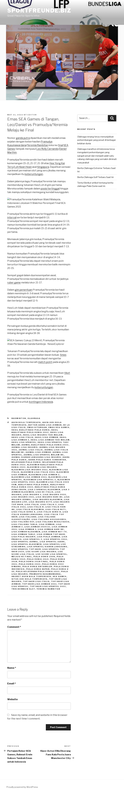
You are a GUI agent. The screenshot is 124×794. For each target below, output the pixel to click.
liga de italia (45, 492)
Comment (14, 627)
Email (11, 683)
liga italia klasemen (30, 509)
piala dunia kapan (38, 569)
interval (11, 217)
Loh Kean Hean (23, 166)
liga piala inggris (23, 537)
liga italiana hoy (22, 522)
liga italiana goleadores (49, 519)
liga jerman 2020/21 (37, 527)
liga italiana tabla (24, 524)
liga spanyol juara (52, 542)
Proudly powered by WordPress (22, 787)
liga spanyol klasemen (26, 544)
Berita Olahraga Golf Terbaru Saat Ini (95, 177)
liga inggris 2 (32, 494)
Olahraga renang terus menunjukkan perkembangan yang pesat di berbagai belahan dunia (96, 140)
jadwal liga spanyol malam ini (44, 455)
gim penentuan (23, 289)
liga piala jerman (48, 537)
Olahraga (34, 418)
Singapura (43, 166)
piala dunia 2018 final (33, 561)
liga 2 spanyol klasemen (44, 489)
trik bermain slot (23, 589)
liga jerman (47, 524)
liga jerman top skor (51, 534)
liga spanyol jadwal (24, 542)
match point (45, 362)
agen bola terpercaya (26, 422)
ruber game (14, 282)
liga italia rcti (55, 509)
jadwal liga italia (31, 450)
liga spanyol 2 (32, 539)
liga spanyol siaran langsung (47, 547)
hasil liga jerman (46, 437)
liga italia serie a (23, 512)
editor (32, 115)
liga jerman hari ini (51, 529)
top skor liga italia (36, 581)
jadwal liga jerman (38, 452)
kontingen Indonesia (41, 401)
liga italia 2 (48, 504)
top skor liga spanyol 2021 (48, 586)
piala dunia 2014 (38, 559)
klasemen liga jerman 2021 (29, 477)
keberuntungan (34, 174)
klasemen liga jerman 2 (44, 475)
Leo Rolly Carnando (47, 148)
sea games (60, 576)
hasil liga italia (22, 437)
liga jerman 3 (27, 529)
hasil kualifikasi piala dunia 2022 (34, 431)
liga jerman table (23, 534)
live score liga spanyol (51, 554)
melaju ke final (21, 556)
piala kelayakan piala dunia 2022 (38, 571)
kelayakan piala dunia (26, 462)
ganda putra (23, 138)
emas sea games (58, 427)
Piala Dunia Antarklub (37, 566)
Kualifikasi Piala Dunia (33, 485)
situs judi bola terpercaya (29, 579)
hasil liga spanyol (23, 442)
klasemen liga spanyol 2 (40, 480)
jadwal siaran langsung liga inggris (36, 457)
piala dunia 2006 (44, 556)
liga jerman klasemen (26, 532)
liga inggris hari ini (49, 497)
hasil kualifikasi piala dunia (30, 430)
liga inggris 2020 (54, 494)
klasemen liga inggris (42, 467)
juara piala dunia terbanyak (47, 460)
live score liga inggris (41, 552)
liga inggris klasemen (48, 499)
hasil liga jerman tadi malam (50, 440)
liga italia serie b (49, 512)
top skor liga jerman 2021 (39, 584)
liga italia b (35, 507)
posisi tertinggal (50, 188)
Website (12, 699)
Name (11, 667)
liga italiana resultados (53, 522)
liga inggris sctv (40, 502)
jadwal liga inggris (24, 447)
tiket (67, 372)
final (60, 145)
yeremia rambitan (48, 589)
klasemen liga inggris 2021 (29, 470)
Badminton (18, 418)
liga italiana (28, 517)
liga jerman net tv (54, 532)
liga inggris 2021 (22, 497)
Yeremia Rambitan (37, 145)
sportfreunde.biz (39, 10)
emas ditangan (37, 427)
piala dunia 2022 (30, 564)
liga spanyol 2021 (55, 539)
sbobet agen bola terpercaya (31, 576)
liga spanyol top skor (26, 549)
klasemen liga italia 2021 (38, 472)
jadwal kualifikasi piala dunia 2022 (45, 445)
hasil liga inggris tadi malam (43, 435)
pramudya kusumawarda (45, 574)
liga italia (32, 504)
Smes (63, 354)
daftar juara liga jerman (45, 425)
